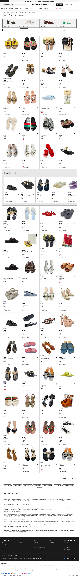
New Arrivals (4, 8)
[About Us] (64, 8)
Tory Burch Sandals (58, 485)
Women (16, 8)
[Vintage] (48, 8)
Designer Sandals (47, 485)
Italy (22, 575)
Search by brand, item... (8, 4)
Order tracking (22, 542)
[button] (76, 4)
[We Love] (54, 8)
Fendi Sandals (17, 485)
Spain (20, 575)
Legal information (15, 558)
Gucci (8, 12)
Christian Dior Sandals (68, 484)
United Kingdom (7, 575)
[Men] (23, 8)
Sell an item (59, 4)
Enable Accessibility (4, 1)
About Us (61, 8)
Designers (11, 8)
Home (3, 12)
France (2, 575)
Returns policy (22, 546)
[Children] (28, 8)
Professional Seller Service (39, 547)
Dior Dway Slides (8, 485)
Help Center (51, 542)
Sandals (21, 12)
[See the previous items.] (3, 190)
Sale (56, 8)
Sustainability (66, 544)
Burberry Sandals (27, 484)
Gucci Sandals (37, 485)
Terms (20, 558)
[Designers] (14, 8)
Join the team (66, 547)
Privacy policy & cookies (27, 558)
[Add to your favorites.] (19, 54)
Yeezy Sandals (39, 487)
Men (21, 8)
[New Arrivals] (7, 8)
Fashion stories (67, 549)
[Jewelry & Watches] (43, 8)
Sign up (72, 4)
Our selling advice (37, 544)
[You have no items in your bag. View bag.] (76, 4)
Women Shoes (14, 12)
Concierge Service (5, 544)
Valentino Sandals (69, 485)
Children (26, 8)
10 (72, 479)
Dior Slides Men (7, 484)
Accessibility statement (6, 558)
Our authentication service (24, 544)
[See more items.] (76, 190)
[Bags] (32, 8)
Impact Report (67, 546)
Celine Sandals (37, 484)
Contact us (51, 544)
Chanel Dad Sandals (47, 484)
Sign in (66, 4)
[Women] (19, 8)
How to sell (36, 542)
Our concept (4, 542)
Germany (17, 575)
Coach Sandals (57, 484)
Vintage (46, 8)
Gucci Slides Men (17, 484)
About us (66, 542)
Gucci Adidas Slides (28, 485)
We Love (51, 8)
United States (12, 575)
